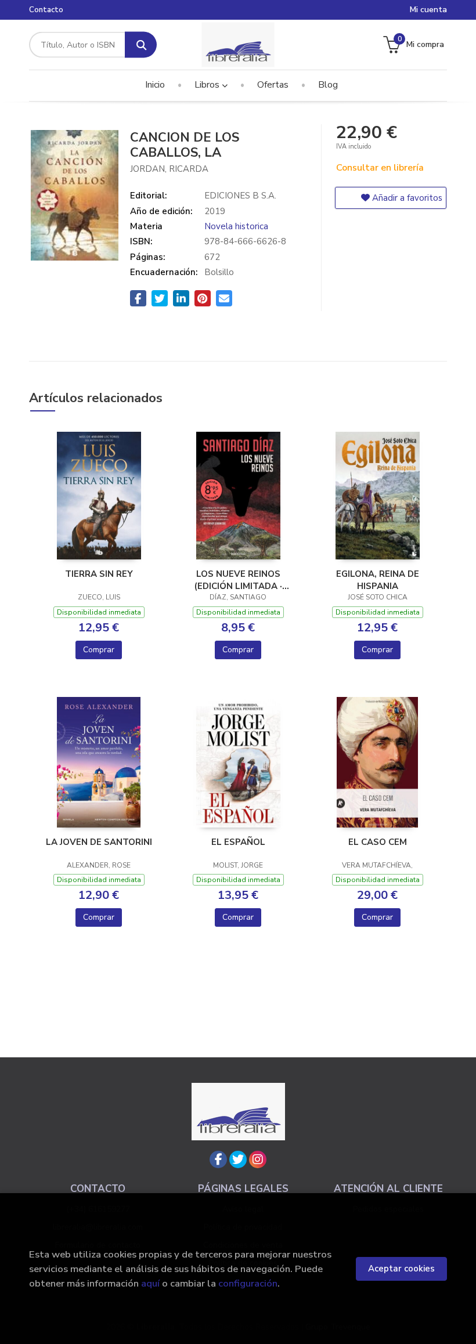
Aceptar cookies (401, 1268)
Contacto (46, 10)
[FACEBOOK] (218, 1159)
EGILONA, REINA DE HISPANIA (377, 579)
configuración (247, 1283)
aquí (150, 1283)
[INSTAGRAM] (257, 1159)
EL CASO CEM (377, 842)
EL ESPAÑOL (238, 842)
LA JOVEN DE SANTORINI (99, 842)
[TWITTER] (238, 1159)
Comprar (98, 649)
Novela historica (236, 226)
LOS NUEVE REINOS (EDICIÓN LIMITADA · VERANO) (238, 579)
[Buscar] (141, 45)
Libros (208, 84)
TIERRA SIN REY (99, 574)
